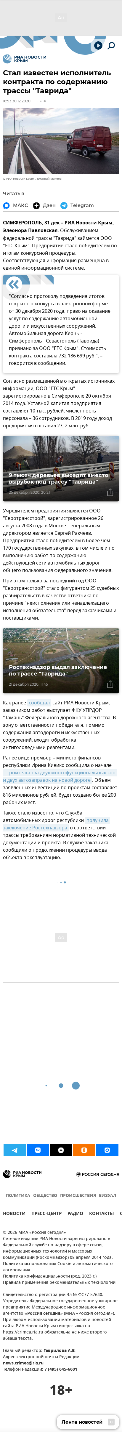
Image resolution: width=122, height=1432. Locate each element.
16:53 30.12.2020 (16, 101)
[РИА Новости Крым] (24, 59)
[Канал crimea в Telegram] (15, 1150)
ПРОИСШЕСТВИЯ (78, 1195)
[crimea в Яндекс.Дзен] (61, 1150)
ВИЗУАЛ (107, 1195)
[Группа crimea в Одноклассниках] (84, 1150)
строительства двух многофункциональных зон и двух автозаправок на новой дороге (60, 776)
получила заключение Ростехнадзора (56, 824)
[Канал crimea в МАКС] (107, 1150)
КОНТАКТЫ (101, 1214)
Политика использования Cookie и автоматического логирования (58, 1267)
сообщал (39, 702)
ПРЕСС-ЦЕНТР (46, 1214)
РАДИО (75, 1214)
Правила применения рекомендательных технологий (59, 1282)
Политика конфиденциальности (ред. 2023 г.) (50, 1276)
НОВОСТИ (14, 1214)
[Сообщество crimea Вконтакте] (38, 1150)
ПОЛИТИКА (18, 1195)
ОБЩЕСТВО (45, 1195)
